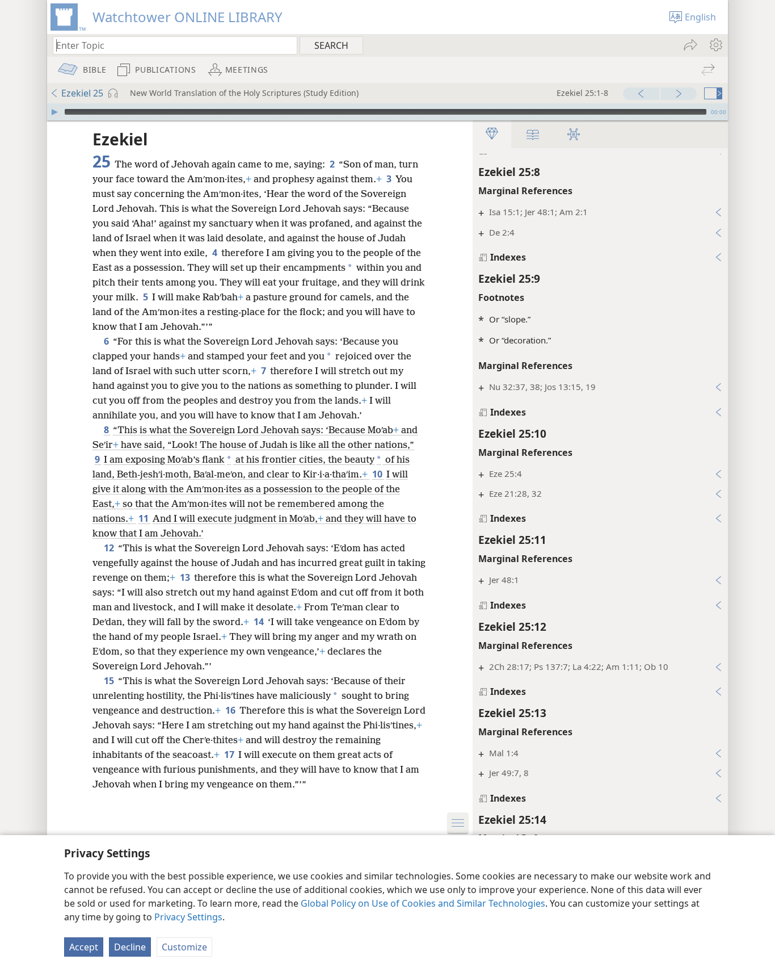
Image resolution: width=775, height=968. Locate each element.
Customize (184, 947)
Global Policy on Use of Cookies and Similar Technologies (423, 903)
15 (110, 680)
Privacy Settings (188, 917)
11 (144, 518)
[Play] (54, 111)
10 (378, 474)
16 (231, 710)
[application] (387, 111)
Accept (83, 947)
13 (186, 577)
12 (110, 548)
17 (230, 754)
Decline (130, 947)
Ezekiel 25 (82, 93)
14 (260, 621)
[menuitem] (715, 45)
